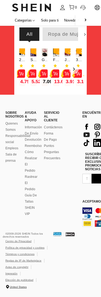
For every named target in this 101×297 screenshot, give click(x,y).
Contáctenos (53, 127)
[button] (45, 52)
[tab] (29, 34)
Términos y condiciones (19, 254)
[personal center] (62, 7)
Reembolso (33, 146)
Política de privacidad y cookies (24, 247)
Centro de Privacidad (18, 241)
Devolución (33, 140)
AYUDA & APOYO (30, 116)
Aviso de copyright (16, 267)
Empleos (11, 148)
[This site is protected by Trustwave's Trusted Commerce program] (57, 233)
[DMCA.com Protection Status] (70, 233)
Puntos (49, 146)
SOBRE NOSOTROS (12, 114)
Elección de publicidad (19, 279)
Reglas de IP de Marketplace (23, 260)
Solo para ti (50, 20)
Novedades (73, 20)
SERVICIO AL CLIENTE (51, 116)
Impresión (11, 273)
